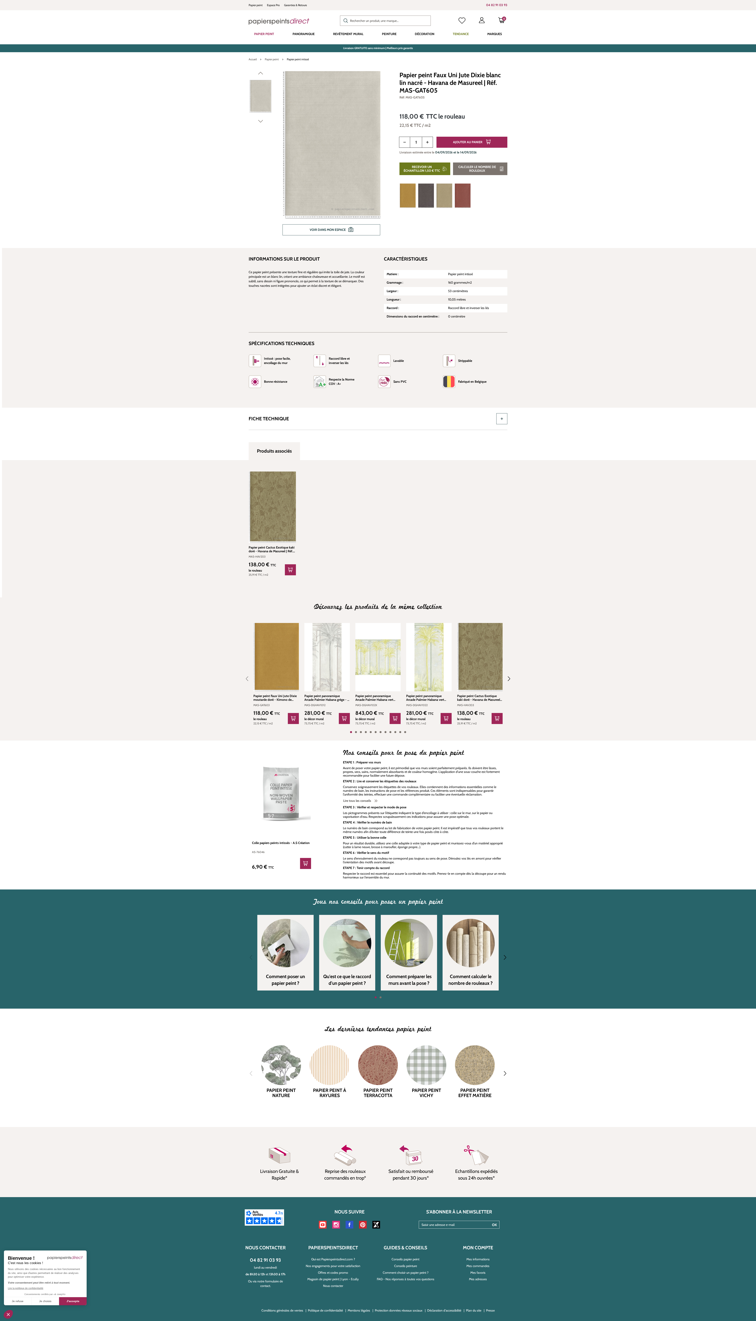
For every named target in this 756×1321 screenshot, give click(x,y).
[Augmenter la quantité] (427, 142)
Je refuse (17, 1301)
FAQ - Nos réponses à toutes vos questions (405, 1279)
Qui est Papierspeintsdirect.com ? (333, 1259)
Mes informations (478, 1259)
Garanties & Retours (295, 5)
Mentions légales (359, 1310)
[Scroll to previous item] (249, 678)
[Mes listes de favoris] (462, 21)
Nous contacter (333, 1286)
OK (494, 1225)
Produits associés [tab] (274, 451)
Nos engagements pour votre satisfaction (333, 1266)
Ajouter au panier (468, 142)
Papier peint (256, 5)
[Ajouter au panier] (290, 569)
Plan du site (473, 1310)
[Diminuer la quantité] (404, 142)
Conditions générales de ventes (282, 1310)
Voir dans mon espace (328, 230)
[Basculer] (501, 418)
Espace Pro (273, 5)
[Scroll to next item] (506, 678)
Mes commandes (477, 1266)
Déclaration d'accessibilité (444, 1310)
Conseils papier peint (405, 1259)
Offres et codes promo (333, 1273)
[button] (8, 1314)
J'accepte (73, 1301)
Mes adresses (478, 1279)
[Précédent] (260, 74)
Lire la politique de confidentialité (25, 1288)
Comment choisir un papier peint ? (405, 1273)
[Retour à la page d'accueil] (279, 21)
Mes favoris (477, 1273)
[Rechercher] (344, 20)
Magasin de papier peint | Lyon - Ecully (333, 1279)
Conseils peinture (405, 1266)
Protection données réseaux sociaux (398, 1310)
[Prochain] (260, 122)
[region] (319, 156)
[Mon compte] (481, 21)
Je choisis (45, 1301)
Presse (490, 1310)
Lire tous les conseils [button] (357, 801)
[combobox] (385, 21)
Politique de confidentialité (325, 1310)
